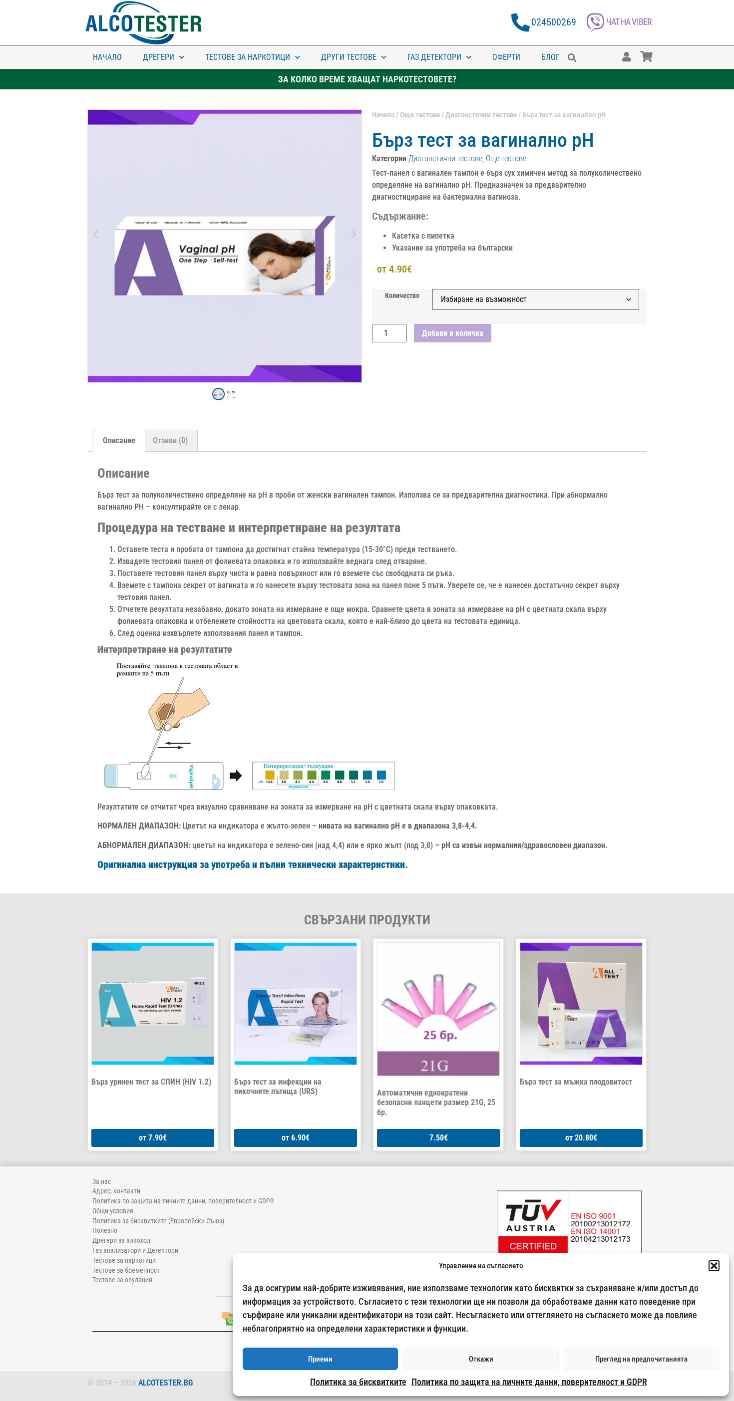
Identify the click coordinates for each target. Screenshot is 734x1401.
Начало (107, 57)
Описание (119, 440)
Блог (550, 57)
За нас (101, 1181)
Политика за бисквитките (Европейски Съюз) (158, 1221)
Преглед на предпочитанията (641, 1359)
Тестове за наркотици (247, 57)
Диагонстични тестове (481, 114)
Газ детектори (434, 57)
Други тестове (348, 57)
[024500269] (520, 22)
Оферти (506, 57)
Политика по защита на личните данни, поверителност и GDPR (529, 1382)
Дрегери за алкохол (121, 1240)
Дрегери (158, 57)
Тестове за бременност (126, 1270)
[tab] (119, 441)
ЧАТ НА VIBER (629, 21)
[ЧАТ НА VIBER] (595, 22)
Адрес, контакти (116, 1191)
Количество (402, 295)
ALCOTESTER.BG (165, 1383)
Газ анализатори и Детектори (135, 1250)
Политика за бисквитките (358, 1382)
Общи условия (112, 1211)
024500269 (553, 22)
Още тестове (420, 114)
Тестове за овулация (122, 1280)
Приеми (320, 1359)
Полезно (104, 1230)
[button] (714, 1266)
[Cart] (656, 51)
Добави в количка (452, 333)
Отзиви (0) (170, 440)
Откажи (481, 1359)
